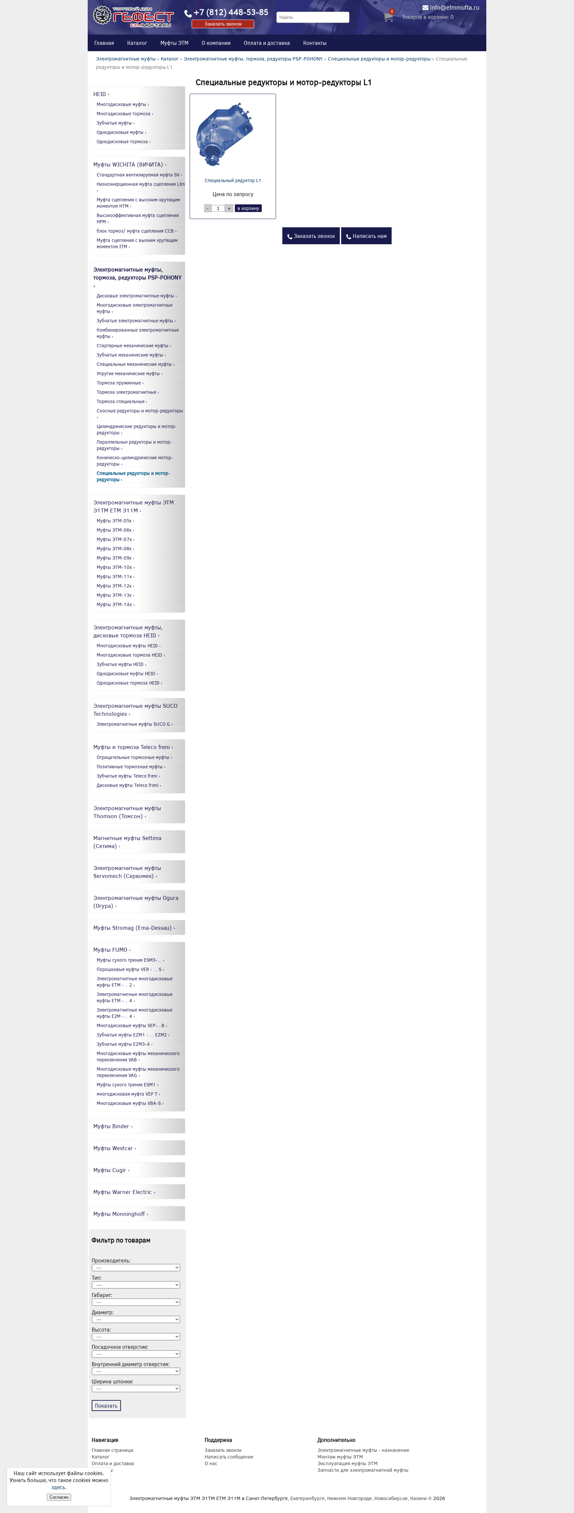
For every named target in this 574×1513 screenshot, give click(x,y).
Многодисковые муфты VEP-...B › (132, 1025)
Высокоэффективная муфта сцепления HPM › (138, 218)
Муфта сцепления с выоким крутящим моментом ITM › (137, 243)
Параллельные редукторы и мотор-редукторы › (134, 445)
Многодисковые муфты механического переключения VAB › (138, 1056)
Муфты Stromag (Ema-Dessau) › (134, 927)
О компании (216, 42)
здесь (58, 1486)
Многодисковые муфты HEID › (129, 645)
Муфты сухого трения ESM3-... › (130, 960)
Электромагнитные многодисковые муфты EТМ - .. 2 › (134, 981)
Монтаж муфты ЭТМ (340, 1456)
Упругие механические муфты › (130, 373)
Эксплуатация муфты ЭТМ (348, 1463)
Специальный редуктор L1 (233, 180)
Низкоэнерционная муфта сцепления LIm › (141, 187)
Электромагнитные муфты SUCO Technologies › (135, 709)
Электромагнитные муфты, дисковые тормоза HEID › (128, 631)
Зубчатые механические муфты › (131, 355)
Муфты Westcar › (115, 1148)
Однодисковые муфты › (121, 132)
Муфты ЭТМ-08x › (116, 548)
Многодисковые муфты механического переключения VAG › (138, 1072)
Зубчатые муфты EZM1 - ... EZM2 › (133, 1034)
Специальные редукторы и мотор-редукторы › (133, 476)
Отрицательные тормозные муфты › (134, 757)
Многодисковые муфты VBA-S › (130, 1103)
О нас (211, 1463)
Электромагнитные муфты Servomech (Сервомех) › (127, 872)
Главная (104, 42)
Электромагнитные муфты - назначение (363, 1450)
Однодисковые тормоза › (124, 141)
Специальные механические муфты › (136, 364)
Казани (418, 1498)
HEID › (101, 94)
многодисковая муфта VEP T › (128, 1094)
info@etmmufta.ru (454, 7)
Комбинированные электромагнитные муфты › (138, 333)
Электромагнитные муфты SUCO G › (135, 724)
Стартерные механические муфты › (134, 345)
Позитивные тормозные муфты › (131, 766)
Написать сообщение (229, 1456)
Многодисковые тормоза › (125, 113)
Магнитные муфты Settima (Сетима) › (127, 842)
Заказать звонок (223, 23)
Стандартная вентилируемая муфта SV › (139, 174)
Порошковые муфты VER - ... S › (130, 969)
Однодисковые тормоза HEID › (129, 683)
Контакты (315, 42)
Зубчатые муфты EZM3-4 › (125, 1044)
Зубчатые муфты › (116, 123)
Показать (106, 1405)
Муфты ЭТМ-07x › (116, 539)
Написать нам (369, 235)
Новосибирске (391, 1498)
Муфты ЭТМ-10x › (116, 567)
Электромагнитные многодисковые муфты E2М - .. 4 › (134, 1013)
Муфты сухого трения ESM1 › (128, 1084)
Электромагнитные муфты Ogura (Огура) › (135, 902)
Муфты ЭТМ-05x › (116, 520)
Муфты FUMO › (112, 949)
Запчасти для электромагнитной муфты (363, 1469)
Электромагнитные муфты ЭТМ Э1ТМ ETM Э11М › (133, 506)
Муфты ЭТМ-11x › (116, 576)
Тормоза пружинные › (120, 382)
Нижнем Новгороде (349, 1498)
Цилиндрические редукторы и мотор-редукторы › (137, 429)
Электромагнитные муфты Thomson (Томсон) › (127, 812)
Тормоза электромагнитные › (128, 392)
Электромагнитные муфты (125, 58)
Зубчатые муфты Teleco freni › (128, 776)
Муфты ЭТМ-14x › (116, 604)
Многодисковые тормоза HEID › (131, 655)
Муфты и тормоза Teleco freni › (133, 747)
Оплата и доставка (267, 42)
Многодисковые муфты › (123, 104)
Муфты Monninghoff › (120, 1214)
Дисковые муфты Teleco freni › (129, 785)
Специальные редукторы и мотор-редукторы (380, 58)
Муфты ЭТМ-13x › (116, 595)
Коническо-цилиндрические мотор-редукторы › (135, 460)
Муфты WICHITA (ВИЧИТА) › (130, 164)
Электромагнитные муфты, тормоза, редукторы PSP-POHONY (253, 58)
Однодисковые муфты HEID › (127, 673)
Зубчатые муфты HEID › (121, 664)
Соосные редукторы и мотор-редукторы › (140, 413)
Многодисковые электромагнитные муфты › (134, 308)
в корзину (248, 208)
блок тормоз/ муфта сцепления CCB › (137, 231)
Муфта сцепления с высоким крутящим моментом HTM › (138, 202)
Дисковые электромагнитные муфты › (137, 295)
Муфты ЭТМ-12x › (116, 586)
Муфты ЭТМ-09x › (116, 558)
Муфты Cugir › (111, 1170)
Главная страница (112, 1450)
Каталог (137, 42)
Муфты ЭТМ (174, 42)
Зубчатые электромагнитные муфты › (136, 320)
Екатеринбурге (307, 1498)
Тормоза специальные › (122, 401)
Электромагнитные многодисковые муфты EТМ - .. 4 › (134, 997)
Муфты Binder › (113, 1126)
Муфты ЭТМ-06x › (116, 530)
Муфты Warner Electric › (124, 1192)
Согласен (58, 1497)
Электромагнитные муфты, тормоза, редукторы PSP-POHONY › (137, 277)
